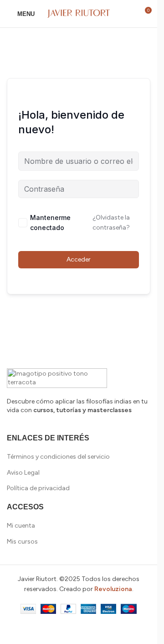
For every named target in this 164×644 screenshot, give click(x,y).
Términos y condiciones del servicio (58, 457)
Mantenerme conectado (50, 222)
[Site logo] (78, 13)
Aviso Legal (23, 472)
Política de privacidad (38, 488)
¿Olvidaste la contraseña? (111, 222)
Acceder (79, 259)
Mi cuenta (21, 525)
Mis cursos (22, 541)
